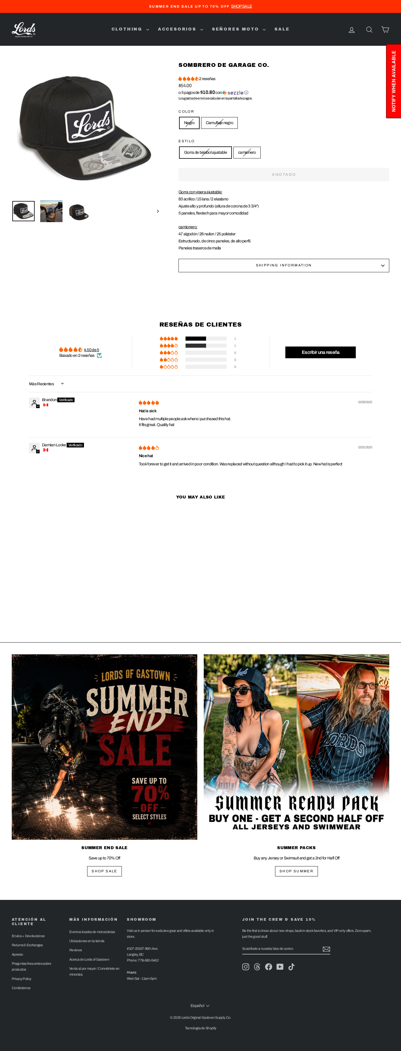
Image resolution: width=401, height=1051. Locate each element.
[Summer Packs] (296, 747)
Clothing (128, 29)
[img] (149, 403)
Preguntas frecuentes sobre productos (31, 966)
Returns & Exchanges (27, 945)
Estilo (186, 141)
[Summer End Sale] (104, 747)
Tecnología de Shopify (200, 1028)
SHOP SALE (104, 871)
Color (186, 111)
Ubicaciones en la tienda (86, 941)
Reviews (75, 950)
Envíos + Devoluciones (28, 936)
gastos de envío (194, 98)
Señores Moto (236, 29)
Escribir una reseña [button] (321, 352)
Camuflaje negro (219, 123)
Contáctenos (21, 988)
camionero (247, 152)
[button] (188, 79)
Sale (281, 29)
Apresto (17, 954)
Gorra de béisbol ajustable (205, 152)
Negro (189, 123)
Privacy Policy (21, 979)
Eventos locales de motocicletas (92, 932)
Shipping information (284, 265)
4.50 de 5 (91, 350)
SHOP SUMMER (296, 871)
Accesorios (178, 29)
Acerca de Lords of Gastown (89, 959)
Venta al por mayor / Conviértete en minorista (94, 971)
